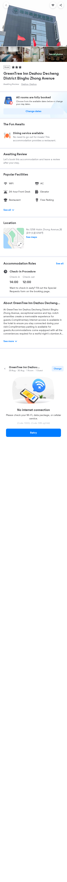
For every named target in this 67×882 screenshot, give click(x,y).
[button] (13, 238)
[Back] (6, 5)
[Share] (61, 5)
